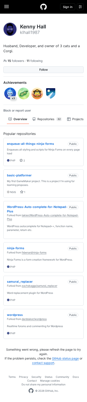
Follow (43, 69)
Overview (20, 119)
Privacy (23, 376)
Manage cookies (50, 380)
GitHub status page (65, 358)
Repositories (49, 119)
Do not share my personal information (43, 384)
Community (62, 376)
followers (16, 61)
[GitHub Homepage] (31, 391)
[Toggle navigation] (6, 6)
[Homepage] (43, 6)
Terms (12, 376)
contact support (43, 363)
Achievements (15, 82)
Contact (32, 380)
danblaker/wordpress (34, 319)
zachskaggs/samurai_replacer (39, 285)
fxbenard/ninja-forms (34, 252)
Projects (77, 119)
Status (48, 376)
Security (36, 376)
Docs (76, 376)
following (35, 61)
